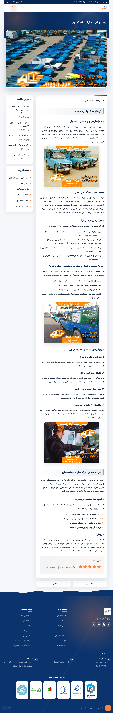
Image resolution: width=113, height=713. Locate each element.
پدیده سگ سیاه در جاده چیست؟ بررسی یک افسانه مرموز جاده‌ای (19, 109)
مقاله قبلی (90, 583)
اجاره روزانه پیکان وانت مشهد (18, 145)
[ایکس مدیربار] (94, 624)
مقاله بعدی (54, 583)
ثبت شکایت (61, 645)
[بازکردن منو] (8, 7)
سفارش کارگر (26, 635)
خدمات (58, 378)
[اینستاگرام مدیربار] (109, 624)
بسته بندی (27, 630)
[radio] (80, 567)
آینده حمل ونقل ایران (21, 154)
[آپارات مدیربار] (104, 624)
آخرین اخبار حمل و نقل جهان (18, 177)
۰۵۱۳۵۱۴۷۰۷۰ (101, 662)
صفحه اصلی (61, 615)
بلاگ (64, 630)
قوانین (63, 640)
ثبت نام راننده (26, 615)
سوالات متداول (60, 635)
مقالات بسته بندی (23, 194)
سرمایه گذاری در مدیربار (22, 645)
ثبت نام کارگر (26, 620)
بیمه (29, 625)
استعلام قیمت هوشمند (22, 640)
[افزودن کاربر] (13, 7)
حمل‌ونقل (97, 243)
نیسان (96, 508)
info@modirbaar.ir (61, 662)
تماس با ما (62, 625)
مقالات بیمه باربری (22, 200)
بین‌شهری (100, 547)
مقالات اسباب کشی (22, 189)
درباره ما (63, 620)
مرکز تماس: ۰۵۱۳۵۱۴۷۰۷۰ (96, 2)
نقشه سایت (6, 708)
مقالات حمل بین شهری (21, 206)
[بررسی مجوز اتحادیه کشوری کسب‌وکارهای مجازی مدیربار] (91, 690)
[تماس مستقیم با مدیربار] (108, 708)
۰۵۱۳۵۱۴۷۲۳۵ (77, 2)
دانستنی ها (25, 183)
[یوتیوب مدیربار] (99, 624)
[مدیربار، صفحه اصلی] (62, 8)
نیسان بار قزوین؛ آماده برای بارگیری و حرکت (19, 124)
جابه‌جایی (65, 130)
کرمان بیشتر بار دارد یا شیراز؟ (19, 135)
